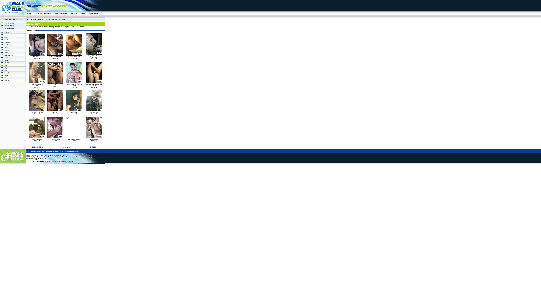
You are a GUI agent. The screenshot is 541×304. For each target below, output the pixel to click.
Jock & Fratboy (9, 55)
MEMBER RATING (60, 27)
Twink (6, 75)
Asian (6, 35)
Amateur (7, 32)
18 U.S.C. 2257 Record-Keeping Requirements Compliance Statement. (50, 161)
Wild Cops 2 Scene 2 (94, 113)
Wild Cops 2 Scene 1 (94, 139)
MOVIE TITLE (38, 27)
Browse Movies (36, 151)
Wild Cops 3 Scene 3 (74, 113)
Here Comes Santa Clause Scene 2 (37, 85)
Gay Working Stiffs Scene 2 (55, 57)
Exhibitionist (8, 45)
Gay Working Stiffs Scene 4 (74, 57)
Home (28, 151)
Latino (7, 60)
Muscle (7, 62)
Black (6, 40)
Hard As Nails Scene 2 (55, 139)
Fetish (6, 47)
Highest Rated (9, 25)
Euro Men (8, 42)
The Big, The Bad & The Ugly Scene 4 (94, 85)
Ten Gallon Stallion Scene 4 (37, 113)
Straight (7, 73)
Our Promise (46, 151)
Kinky (6, 57)
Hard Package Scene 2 (37, 139)
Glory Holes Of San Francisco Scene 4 (94, 57)
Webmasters (55, 151)
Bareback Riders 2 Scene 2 (74, 139)
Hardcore (7, 50)
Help (61, 151)
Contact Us (68, 151)
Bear (6, 37)
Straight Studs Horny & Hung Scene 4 (74, 85)
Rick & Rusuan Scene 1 (55, 85)
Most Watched (9, 28)
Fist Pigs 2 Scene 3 (55, 113)
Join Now (76, 151)
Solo (6, 70)
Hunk (6, 52)
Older (6, 65)
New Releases (9, 23)
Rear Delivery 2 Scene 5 (37, 57)
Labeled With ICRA (32, 160)
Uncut (6, 78)
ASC (77, 27)
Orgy (6, 68)
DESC (82, 27)
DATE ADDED (48, 27)
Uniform (7, 80)
